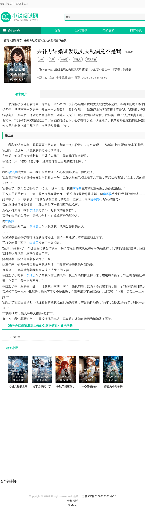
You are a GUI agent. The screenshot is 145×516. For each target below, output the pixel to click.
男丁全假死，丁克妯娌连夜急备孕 (42, 391)
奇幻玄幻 (109, 30)
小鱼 (41, 59)
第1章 (16, 336)
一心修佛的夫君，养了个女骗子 (89, 391)
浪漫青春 (16, 40)
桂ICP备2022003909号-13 (100, 496)
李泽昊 (77, 59)
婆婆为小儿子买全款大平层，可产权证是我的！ (113, 391)
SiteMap (72, 505)
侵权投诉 (72, 500)
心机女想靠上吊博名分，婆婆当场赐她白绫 (18, 391)
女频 (52, 59)
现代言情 (81, 30)
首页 (57, 30)
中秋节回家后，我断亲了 (65, 388)
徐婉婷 (64, 59)
